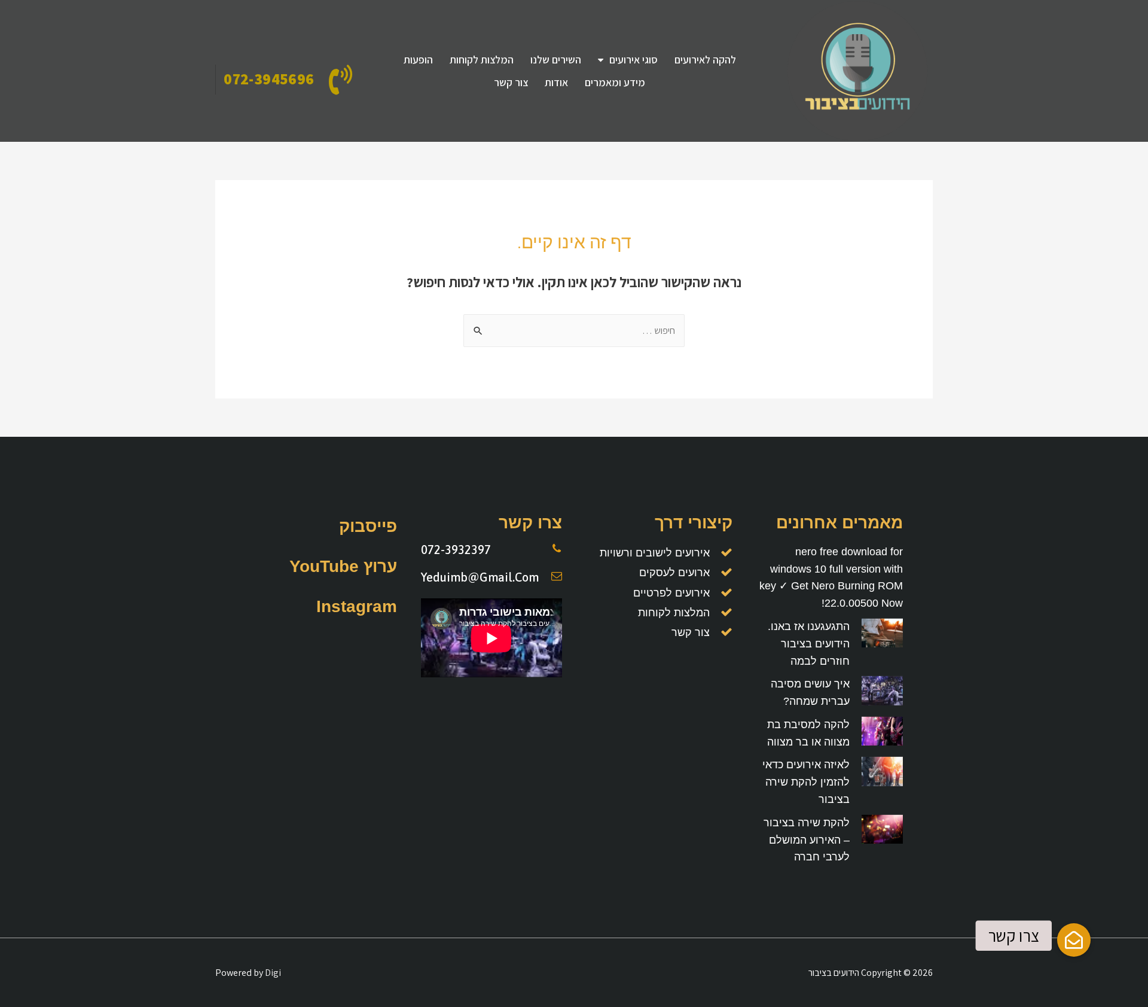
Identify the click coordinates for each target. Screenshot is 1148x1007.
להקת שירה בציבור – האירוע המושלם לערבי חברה (807, 840)
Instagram (356, 606)
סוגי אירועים (633, 59)
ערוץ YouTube (343, 566)
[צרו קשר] (1074, 940)
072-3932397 (456, 549)
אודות (556, 82)
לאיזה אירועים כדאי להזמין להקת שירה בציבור (806, 782)
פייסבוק (368, 526)
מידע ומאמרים (615, 82)
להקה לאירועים (705, 59)
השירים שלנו (555, 59)
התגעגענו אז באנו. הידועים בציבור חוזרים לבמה (809, 643)
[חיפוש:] (574, 330)
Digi (273, 972)
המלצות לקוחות (482, 59)
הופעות (418, 59)
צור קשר (511, 82)
